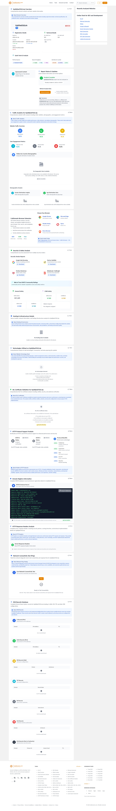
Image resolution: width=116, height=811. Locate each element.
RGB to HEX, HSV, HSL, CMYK (74, 785)
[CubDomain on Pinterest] (25, 777)
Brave (89, 793)
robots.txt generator (85, 39)
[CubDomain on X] (18, 777)
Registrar (15, 35)
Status (56, 805)
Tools (55, 2)
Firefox (99, 790)
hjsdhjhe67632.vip (21, 25)
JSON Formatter (71, 776)
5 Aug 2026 (90, 771)
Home (51, 2)
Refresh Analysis (45, 92)
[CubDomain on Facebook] (14, 777)
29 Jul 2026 (99, 778)
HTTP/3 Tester (56, 795)
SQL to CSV (70, 787)
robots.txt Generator (57, 778)
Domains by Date (63, 2)
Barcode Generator (42, 793)
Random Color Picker (42, 785)
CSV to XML (70, 781)
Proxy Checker (56, 793)
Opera (104, 790)
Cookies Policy (38, 805)
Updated (28, 39)
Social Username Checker (86, 29)
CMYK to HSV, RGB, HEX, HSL (44, 787)
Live (67, 62)
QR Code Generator (85, 36)
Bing (41, 62)
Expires (14, 45)
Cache (55, 62)
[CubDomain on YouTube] (21, 777)
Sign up (104, 2)
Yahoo (47, 62)
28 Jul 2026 (90, 780)
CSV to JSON (55, 781)
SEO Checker (55, 770)
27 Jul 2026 (99, 780)
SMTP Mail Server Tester (43, 795)
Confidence (33, 303)
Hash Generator (84, 31)
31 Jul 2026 (99, 775)
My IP (81, 19)
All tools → (78, 766)
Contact (72, 2)
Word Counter (41, 772)
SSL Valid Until (61, 35)
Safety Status (17, 295)
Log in (100, 2)
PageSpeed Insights (18, 62)
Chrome (89, 790)
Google (35, 62)
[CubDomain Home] (16, 2)
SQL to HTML (56, 787)
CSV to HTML (41, 781)
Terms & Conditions (29, 805)
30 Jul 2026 (90, 778)
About (14, 805)
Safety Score (19, 303)
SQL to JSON (40, 789)
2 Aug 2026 (99, 773)
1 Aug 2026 (90, 775)
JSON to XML (70, 783)
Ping (41, 578)
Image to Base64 (84, 26)
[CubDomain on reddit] (14, 781)
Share (70, 8)
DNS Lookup (40, 791)
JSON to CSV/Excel (57, 783)
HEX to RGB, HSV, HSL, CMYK (59, 785)
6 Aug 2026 (99, 769)
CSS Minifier (40, 776)
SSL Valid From (47, 35)
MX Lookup (70, 789)
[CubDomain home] (16, 766)
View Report (21, 264)
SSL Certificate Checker (73, 778)
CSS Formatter (56, 776)
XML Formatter (84, 34)
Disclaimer (45, 805)
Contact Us (51, 805)
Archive (61, 62)
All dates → (86, 783)
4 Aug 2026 (99, 771)
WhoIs (81, 24)
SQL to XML (55, 789)
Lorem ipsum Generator (73, 793)
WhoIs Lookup (56, 772)
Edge (94, 790)
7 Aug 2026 (90, 769)
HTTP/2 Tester (41, 783)
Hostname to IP (56, 791)
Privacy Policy (20, 805)
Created (14, 39)
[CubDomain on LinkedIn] (28, 777)
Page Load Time (47, 39)
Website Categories (47, 304)
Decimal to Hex (71, 791)
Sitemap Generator (85, 21)
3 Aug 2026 (90, 773)
